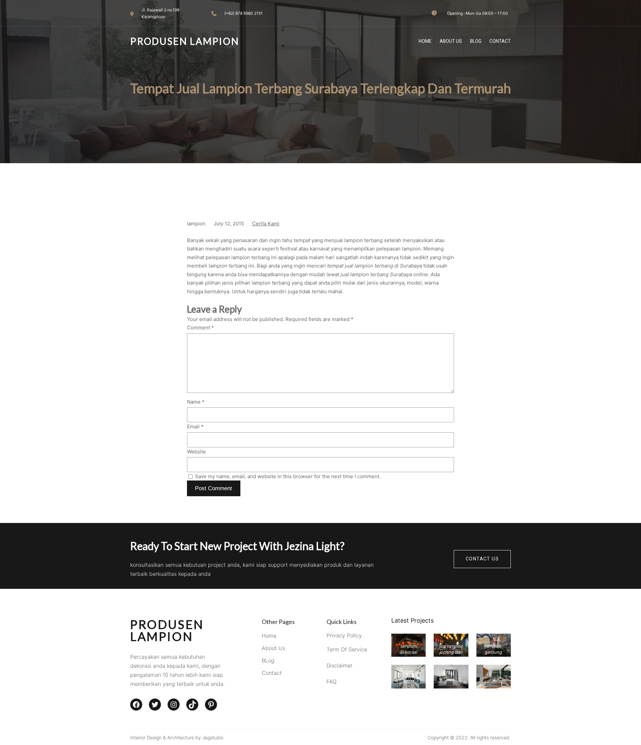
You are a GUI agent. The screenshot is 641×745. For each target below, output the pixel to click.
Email (195, 426)
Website (196, 451)
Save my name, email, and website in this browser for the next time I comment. (288, 476)
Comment (200, 327)
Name (196, 402)
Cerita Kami (265, 223)
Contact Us (482, 558)
